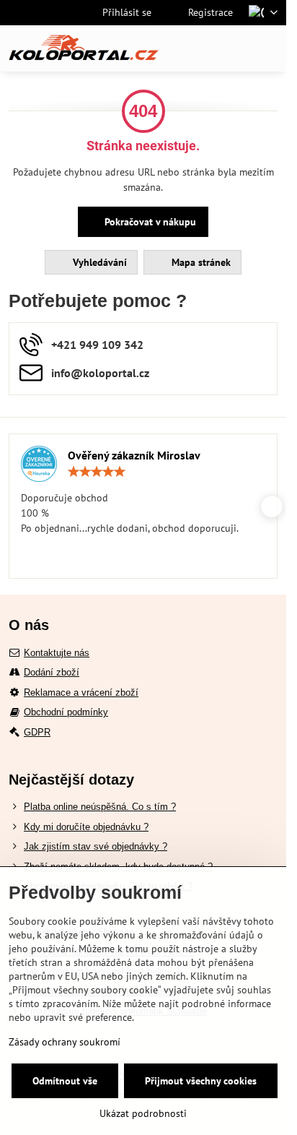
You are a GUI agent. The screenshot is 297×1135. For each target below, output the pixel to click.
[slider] (96, 472)
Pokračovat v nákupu (149, 221)
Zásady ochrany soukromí (64, 1041)
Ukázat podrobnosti (143, 1113)
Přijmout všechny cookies (201, 1080)
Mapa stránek (200, 262)
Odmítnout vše (64, 1080)
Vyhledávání (98, 262)
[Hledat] (199, 48)
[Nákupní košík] (234, 48)
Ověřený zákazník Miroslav (134, 455)
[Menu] (269, 48)
